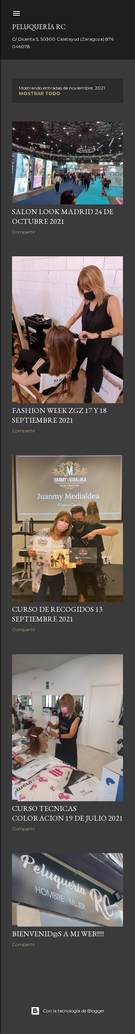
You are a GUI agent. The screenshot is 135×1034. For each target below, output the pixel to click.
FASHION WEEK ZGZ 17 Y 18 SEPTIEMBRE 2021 (59, 415)
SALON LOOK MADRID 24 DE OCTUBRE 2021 (62, 216)
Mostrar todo (39, 93)
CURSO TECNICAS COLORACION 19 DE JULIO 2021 (67, 813)
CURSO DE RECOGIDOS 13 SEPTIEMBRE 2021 (57, 614)
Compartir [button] (23, 232)
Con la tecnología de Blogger (74, 1010)
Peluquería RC (39, 26)
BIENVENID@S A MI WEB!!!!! (58, 934)
